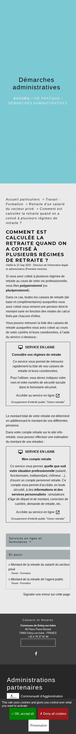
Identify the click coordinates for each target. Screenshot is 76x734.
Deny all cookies (54, 713)
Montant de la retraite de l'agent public (37, 579)
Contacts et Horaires (38, 620)
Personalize (38, 725)
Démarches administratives (38, 103)
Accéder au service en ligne (38, 395)
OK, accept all (24, 713)
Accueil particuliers (23, 199)
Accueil (21, 98)
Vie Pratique (47, 98)
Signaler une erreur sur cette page (46, 594)
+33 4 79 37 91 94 (38, 636)
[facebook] (38, 654)
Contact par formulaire (38, 642)
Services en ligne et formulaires (25, 540)
